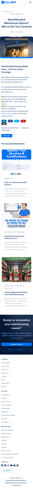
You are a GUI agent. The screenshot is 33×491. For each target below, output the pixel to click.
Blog (2, 380)
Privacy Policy (16, 485)
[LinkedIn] (5, 465)
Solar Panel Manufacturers (10, 454)
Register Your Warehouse (16, 349)
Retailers (4, 440)
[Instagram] (8, 465)
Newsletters (5, 383)
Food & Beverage (7, 457)
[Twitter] (14, 465)
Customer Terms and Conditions (16, 480)
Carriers (4, 447)
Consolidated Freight (8, 415)
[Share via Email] (4, 123)
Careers (3, 376)
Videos (3, 386)
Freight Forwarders (7, 430)
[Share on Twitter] (17, 121)
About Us (4, 373)
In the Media (5, 366)
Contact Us (5, 369)
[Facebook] (2, 465)
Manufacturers (6, 450)
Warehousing (5, 408)
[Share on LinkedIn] (4, 121)
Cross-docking (6, 405)
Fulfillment (4, 412)
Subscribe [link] (6, 135)
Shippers (4, 444)
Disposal (4, 418)
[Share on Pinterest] (23, 121)
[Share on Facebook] (10, 121)
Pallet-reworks (6, 401)
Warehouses (5, 437)
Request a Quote (16, 344)
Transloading (5, 395)
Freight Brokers (6, 433)
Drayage (4, 398)
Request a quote (6, 113)
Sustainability (5, 363)
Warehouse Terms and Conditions (15, 483)
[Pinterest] (17, 465)
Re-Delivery (5, 422)
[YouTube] (11, 465)
